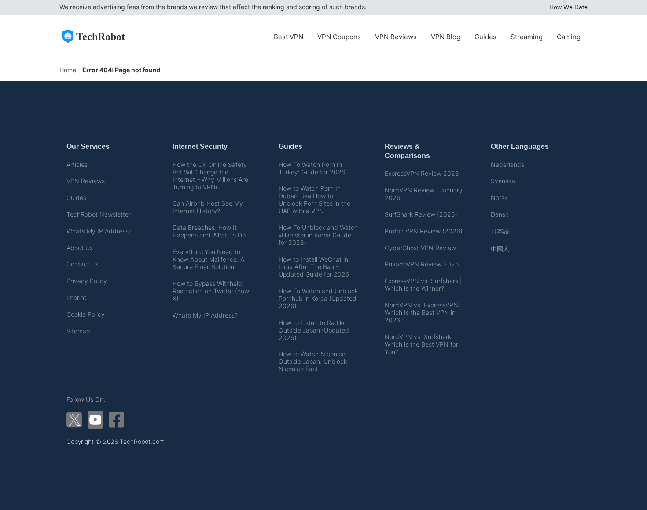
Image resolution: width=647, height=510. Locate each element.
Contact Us (82, 264)
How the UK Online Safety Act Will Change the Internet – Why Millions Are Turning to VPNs (210, 176)
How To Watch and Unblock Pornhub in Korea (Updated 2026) (318, 298)
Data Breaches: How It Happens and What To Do (209, 231)
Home (67, 70)
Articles (77, 164)
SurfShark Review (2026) (421, 214)
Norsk (499, 197)
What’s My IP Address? (99, 231)
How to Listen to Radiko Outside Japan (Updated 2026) (314, 330)
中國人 (500, 248)
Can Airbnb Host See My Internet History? (208, 207)
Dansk (499, 214)
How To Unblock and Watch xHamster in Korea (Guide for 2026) (318, 235)
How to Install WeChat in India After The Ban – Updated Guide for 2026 (314, 266)
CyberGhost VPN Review (420, 247)
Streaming (527, 37)
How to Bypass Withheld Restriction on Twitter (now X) (211, 291)
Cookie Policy (85, 314)
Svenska (503, 181)
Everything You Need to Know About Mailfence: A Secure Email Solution (208, 259)
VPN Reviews (396, 37)
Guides (485, 37)
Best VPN (288, 37)
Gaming (569, 37)
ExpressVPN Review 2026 (422, 173)
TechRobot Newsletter (98, 214)
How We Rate (568, 7)
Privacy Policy (86, 281)
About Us (79, 247)
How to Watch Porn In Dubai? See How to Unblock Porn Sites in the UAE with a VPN (314, 199)
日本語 (500, 231)
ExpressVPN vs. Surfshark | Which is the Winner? (423, 284)
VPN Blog (445, 37)
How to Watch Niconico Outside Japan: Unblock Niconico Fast (313, 361)
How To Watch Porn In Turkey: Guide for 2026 (312, 168)
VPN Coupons (339, 37)
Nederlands (507, 164)
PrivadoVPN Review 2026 (422, 264)
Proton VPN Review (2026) (424, 231)
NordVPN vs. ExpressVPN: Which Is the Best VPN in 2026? (422, 312)
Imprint (76, 297)
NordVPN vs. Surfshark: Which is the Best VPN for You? (421, 344)
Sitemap (78, 331)
